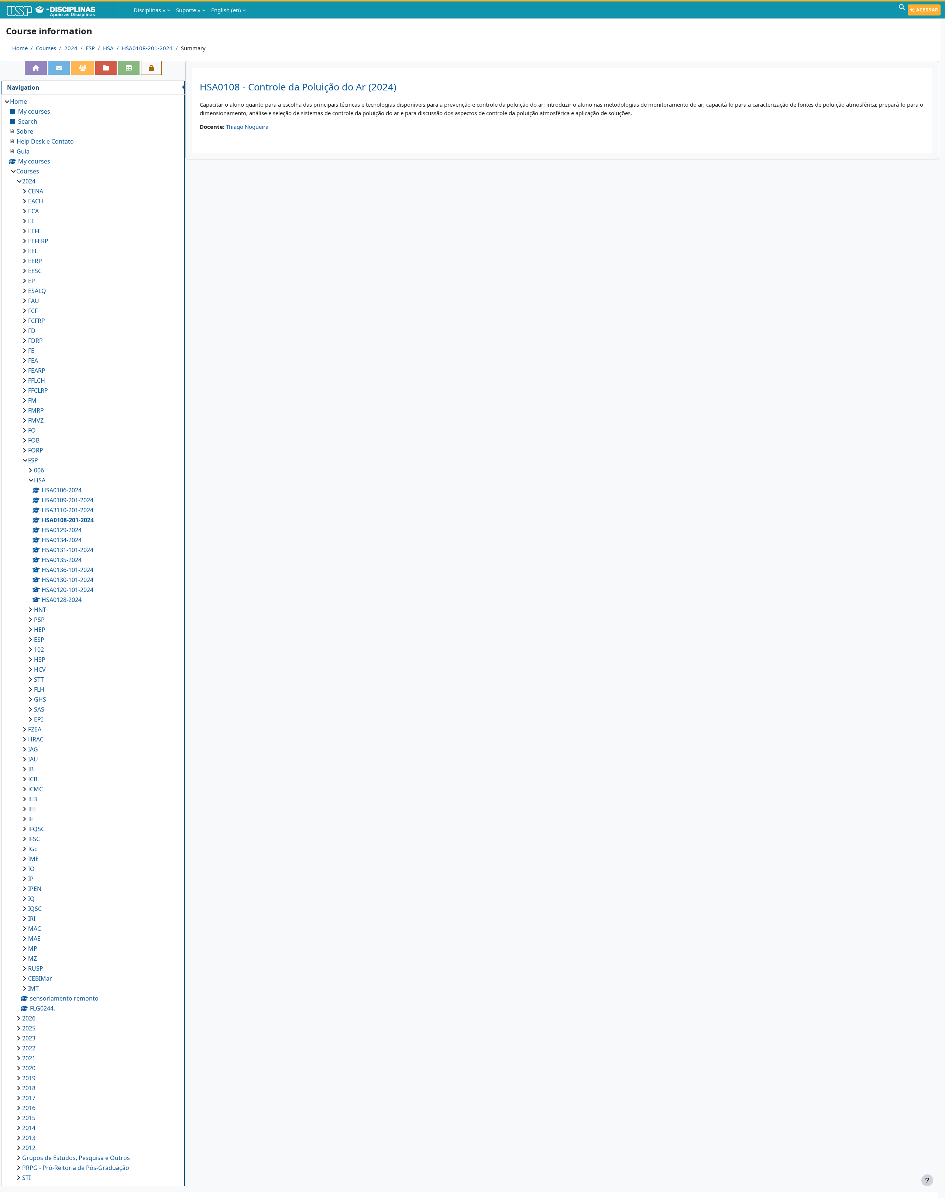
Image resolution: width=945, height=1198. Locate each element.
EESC (35, 271)
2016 (28, 1108)
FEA (33, 361)
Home (20, 48)
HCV (40, 669)
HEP (39, 630)
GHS (40, 699)
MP (32, 948)
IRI (31, 919)
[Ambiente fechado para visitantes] (151, 68)
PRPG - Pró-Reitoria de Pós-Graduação (75, 1168)
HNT (40, 610)
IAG (33, 749)
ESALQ (37, 291)
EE (31, 221)
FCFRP (36, 321)
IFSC (34, 839)
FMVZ (36, 420)
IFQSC (36, 829)
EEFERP (38, 241)
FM (32, 400)
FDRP (35, 341)
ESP (39, 640)
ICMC (35, 789)
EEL (33, 251)
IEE (32, 809)
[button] (902, 10)
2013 (28, 1138)
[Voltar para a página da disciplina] (36, 68)
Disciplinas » (149, 10)
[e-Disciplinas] (62, 10)
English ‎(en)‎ (226, 10)
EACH (35, 201)
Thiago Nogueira (247, 126)
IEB (32, 799)
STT (39, 679)
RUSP (35, 968)
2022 (28, 1048)
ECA (33, 211)
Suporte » (188, 10)
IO (31, 869)
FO (32, 430)
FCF (33, 311)
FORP (35, 450)
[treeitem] (93, 639)
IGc (32, 849)
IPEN (34, 889)
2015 (28, 1118)
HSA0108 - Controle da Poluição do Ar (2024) (298, 86)
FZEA (34, 729)
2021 (28, 1058)
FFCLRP (38, 390)
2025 (28, 1028)
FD (31, 331)
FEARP (36, 370)
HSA (108, 48)
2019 (28, 1078)
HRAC (36, 739)
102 (39, 650)
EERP (35, 261)
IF (30, 819)
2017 (28, 1098)
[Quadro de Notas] (129, 68)
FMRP (36, 410)
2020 (28, 1068)
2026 (28, 1018)
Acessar (926, 10)
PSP (39, 620)
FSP (90, 48)
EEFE (34, 231)
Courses (46, 48)
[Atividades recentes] (106, 68)
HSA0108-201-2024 (147, 48)
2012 (28, 1148)
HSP (39, 659)
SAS (39, 709)
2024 (71, 48)
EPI (38, 719)
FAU (33, 301)
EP (31, 281)
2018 (28, 1088)
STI (26, 1178)
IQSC (35, 909)
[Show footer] (927, 1180)
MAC (34, 929)
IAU (33, 759)
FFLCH (36, 380)
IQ (31, 899)
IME (33, 859)
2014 (28, 1128)
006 (39, 470)
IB (31, 769)
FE (31, 351)
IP (31, 879)
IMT (33, 988)
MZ (32, 958)
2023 (28, 1038)
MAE (34, 938)
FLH (39, 689)
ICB (32, 779)
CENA (35, 191)
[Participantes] (82, 68)
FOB (33, 440)
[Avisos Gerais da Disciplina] (59, 68)
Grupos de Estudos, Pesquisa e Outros (76, 1158)
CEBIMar (40, 978)
